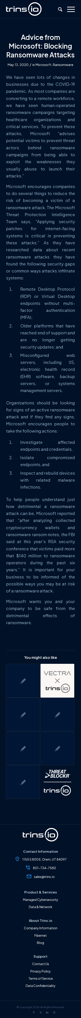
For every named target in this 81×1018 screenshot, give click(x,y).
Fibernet (40, 935)
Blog (40, 943)
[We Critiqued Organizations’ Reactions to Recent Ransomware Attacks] (23, 714)
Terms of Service (40, 978)
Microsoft (43, 65)
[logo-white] (33, 9)
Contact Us (40, 964)
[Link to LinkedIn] (47, 1012)
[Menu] (69, 9)
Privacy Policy (40, 971)
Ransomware (63, 65)
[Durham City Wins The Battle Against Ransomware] (23, 748)
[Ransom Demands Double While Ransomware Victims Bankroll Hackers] (57, 748)
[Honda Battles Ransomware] (57, 714)
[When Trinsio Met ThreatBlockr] (57, 782)
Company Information (40, 928)
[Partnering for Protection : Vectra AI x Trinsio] (57, 681)
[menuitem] (58, 9)
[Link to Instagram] (54, 1012)
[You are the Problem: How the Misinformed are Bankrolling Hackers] (23, 681)
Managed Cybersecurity (40, 900)
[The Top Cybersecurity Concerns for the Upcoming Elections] (23, 782)
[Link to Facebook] (33, 1012)
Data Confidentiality (41, 986)
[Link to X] (40, 1012)
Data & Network (40, 907)
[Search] (58, 9)
